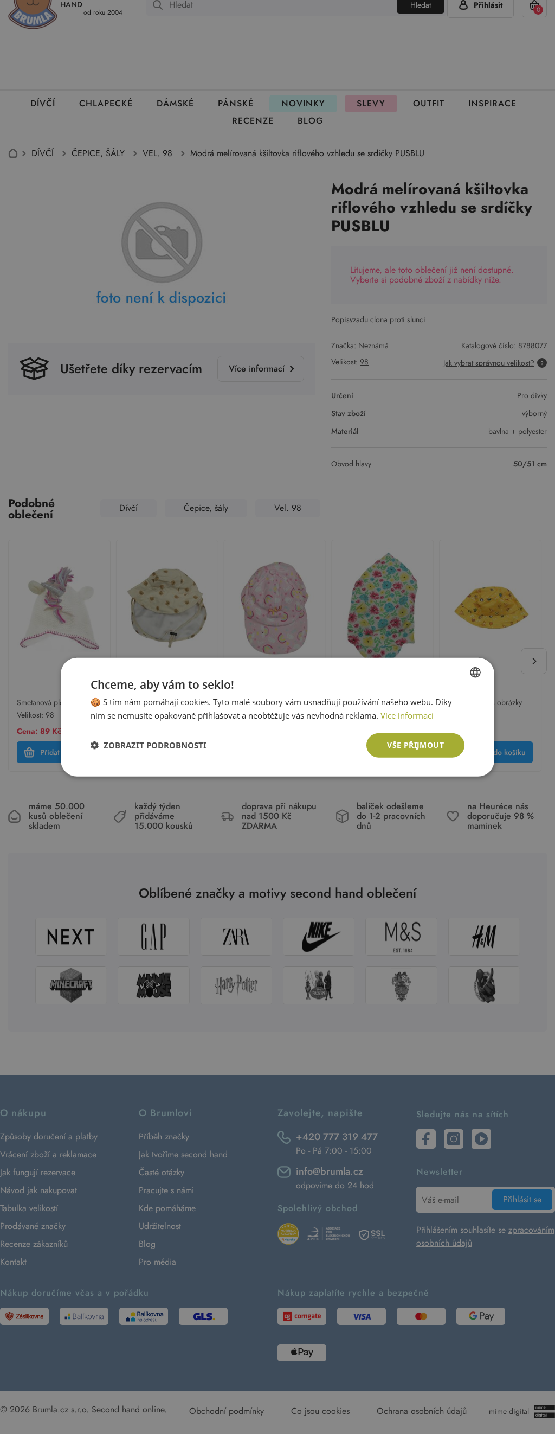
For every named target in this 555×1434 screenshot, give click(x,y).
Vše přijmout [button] (415, 745)
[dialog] (277, 717)
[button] (148, 745)
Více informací (407, 715)
